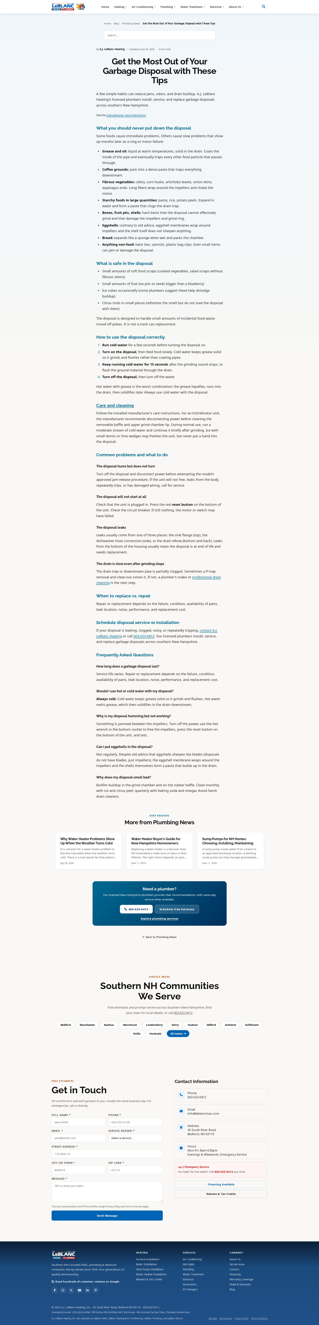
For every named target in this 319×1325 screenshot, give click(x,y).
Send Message (107, 1215)
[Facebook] (55, 1290)
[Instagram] (63, 1290)
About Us (235, 7)
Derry (175, 1025)
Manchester (87, 1025)
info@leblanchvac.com (203, 1113)
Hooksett (155, 1033)
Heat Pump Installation (149, 1269)
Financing (235, 1274)
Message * (59, 1178)
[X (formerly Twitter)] (71, 1290)
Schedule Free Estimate (177, 909)
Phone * (114, 1115)
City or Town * (63, 1163)
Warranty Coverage (241, 1279)
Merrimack (130, 1025)
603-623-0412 (144, 636)
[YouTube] (79, 1290)
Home (105, 7)
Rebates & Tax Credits (221, 1194)
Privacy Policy (113, 1206)
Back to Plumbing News (161, 937)
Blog (116, 23)
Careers (234, 1269)
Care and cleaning (115, 405)
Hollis (136, 1033)
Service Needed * (121, 1131)
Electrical (215, 7)
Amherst (230, 1025)
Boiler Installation (146, 1264)
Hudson (193, 1025)
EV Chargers (190, 1289)
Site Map (213, 1318)
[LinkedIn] (87, 1290)
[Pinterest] (96, 1290)
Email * (57, 1131)
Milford (211, 1025)
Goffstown (252, 1025)
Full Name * (61, 1115)
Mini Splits (188, 1264)
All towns (176, 1033)
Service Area (237, 1264)
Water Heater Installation (151, 1274)
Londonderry (154, 1025)
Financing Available (221, 1184)
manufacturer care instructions (126, 115)
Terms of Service (133, 1206)
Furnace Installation (147, 1259)
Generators (189, 1284)
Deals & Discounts (240, 1284)
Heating (119, 7)
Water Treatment (191, 7)
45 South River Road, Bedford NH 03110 (117, 1307)
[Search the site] (264, 7)
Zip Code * (116, 1163)
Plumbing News (131, 23)
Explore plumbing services (159, 918)
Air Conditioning (142, 7)
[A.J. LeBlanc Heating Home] (68, 6)
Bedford (66, 1025)
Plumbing (167, 7)
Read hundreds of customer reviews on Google (87, 1281)
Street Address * (65, 1146)
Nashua (109, 1025)
